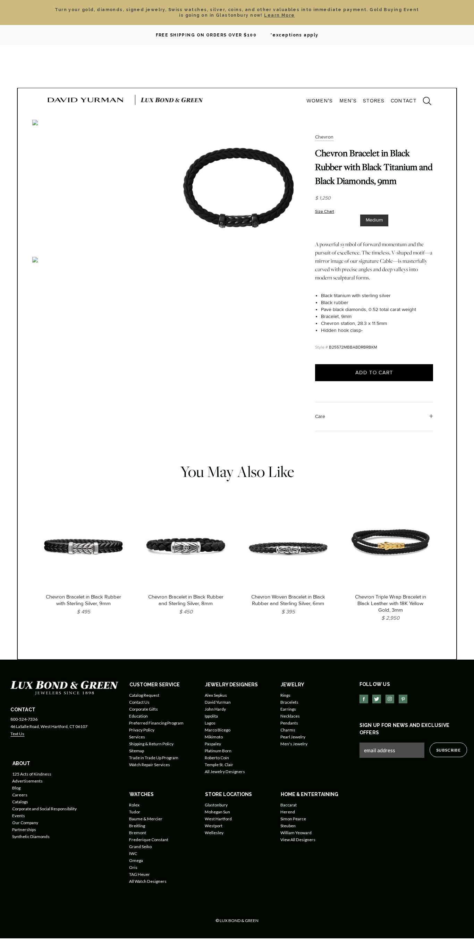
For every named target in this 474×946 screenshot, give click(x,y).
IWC (133, 853)
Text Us (17, 733)
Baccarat (288, 804)
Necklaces (290, 716)
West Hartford (218, 818)
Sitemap (136, 750)
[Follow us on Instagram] (390, 699)
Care (320, 416)
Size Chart (324, 211)
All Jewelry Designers (225, 771)
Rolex (134, 804)
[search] (423, 102)
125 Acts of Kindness (31, 774)
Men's (348, 101)
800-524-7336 (23, 719)
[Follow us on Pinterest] (403, 699)
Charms (287, 729)
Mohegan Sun (217, 811)
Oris (133, 867)
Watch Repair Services (149, 764)
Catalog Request (144, 695)
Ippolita (211, 716)
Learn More (279, 15)
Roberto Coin (217, 757)
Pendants (289, 723)
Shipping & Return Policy (151, 743)
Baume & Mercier (145, 818)
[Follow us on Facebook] (363, 699)
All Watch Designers (148, 881)
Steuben (288, 825)
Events (18, 815)
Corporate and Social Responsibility (44, 808)
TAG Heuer (139, 874)
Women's (319, 101)
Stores (373, 101)
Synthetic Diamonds (31, 836)
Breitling (137, 825)
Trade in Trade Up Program (153, 757)
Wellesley (214, 832)
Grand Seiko (140, 846)
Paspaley (213, 743)
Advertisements (27, 781)
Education (138, 716)
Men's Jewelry (293, 743)
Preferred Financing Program (156, 723)
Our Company (25, 822)
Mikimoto (214, 736)
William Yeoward (296, 832)
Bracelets (289, 702)
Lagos (210, 723)
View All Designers (297, 839)
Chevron (324, 137)
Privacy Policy (141, 729)
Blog (16, 787)
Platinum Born (218, 750)
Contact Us (139, 702)
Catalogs (20, 801)
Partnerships (24, 829)
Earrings (288, 709)
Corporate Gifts (143, 709)
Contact (403, 101)
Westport (213, 825)
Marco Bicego (217, 729)
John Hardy (215, 709)
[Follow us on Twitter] (376, 699)
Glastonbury (216, 804)
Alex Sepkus (216, 695)
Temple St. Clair (219, 764)
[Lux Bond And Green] (64, 687)
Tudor (134, 811)
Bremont (137, 832)
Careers (19, 794)
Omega (136, 860)
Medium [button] (374, 220)
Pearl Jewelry (292, 736)
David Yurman (218, 702)
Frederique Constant (148, 839)
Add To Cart (374, 372)
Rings (285, 695)
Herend (287, 811)
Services (137, 736)
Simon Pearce (293, 818)
